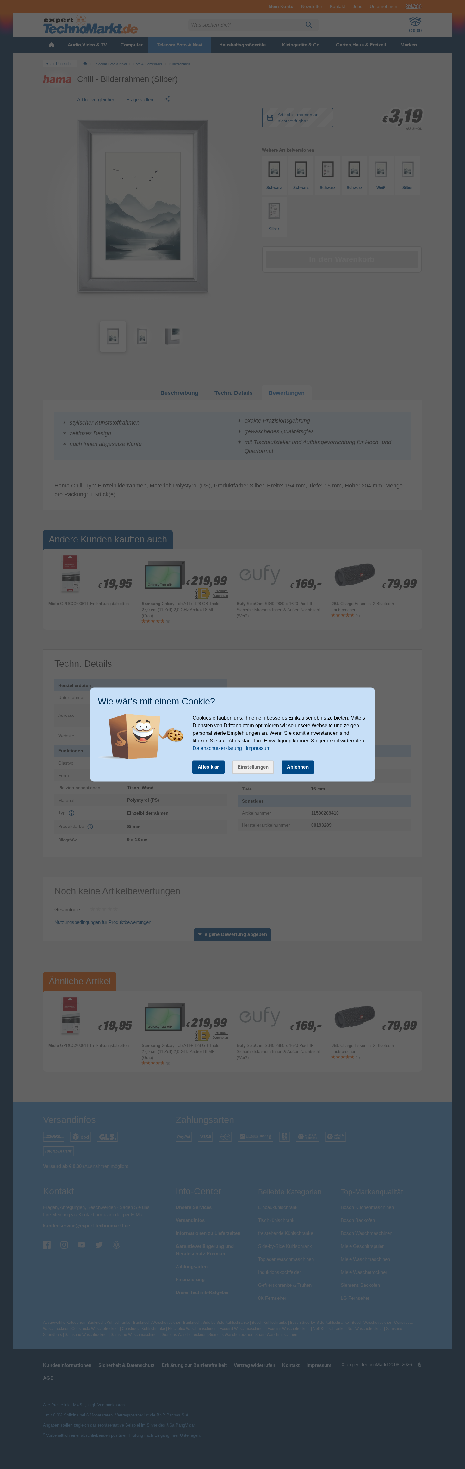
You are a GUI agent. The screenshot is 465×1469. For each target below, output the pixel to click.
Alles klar (208, 767)
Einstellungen (253, 767)
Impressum (258, 748)
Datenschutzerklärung (217, 748)
